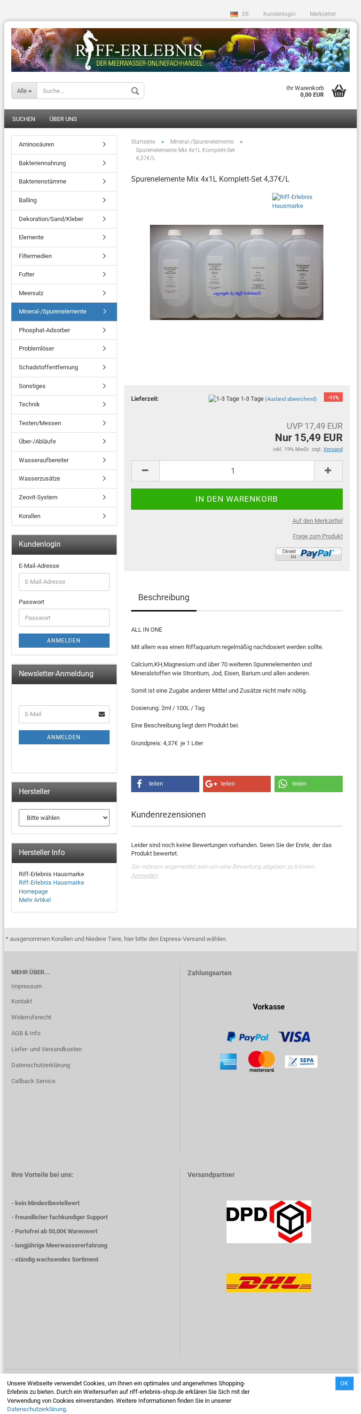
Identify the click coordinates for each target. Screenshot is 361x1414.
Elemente (31, 237)
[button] (165, 784)
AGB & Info (25, 1033)
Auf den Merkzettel (317, 520)
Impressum (26, 986)
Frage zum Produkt (318, 536)
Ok (344, 1383)
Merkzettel (323, 14)
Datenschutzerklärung (36, 1409)
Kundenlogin (279, 14)
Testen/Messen (40, 423)
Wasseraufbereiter (44, 460)
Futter (26, 274)
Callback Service (33, 1081)
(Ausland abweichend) (291, 399)
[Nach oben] (335, 1400)
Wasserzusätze (39, 478)
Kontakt (21, 1001)
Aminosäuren (36, 144)
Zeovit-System (38, 497)
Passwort (31, 601)
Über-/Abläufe (37, 441)
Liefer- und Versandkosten (46, 1049)
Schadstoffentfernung (48, 367)
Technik (29, 404)
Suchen (23, 118)
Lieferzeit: (145, 398)
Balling (28, 200)
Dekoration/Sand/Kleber (51, 218)
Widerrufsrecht (31, 1017)
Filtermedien (35, 256)
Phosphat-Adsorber (44, 330)
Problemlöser (36, 348)
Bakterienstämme (42, 181)
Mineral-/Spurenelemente (52, 311)
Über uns (63, 118)
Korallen (29, 516)
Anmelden (144, 875)
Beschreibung (163, 597)
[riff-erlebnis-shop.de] (180, 46)
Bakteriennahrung (42, 163)
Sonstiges (32, 386)
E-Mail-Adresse (39, 565)
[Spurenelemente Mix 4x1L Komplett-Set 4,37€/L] (236, 263)
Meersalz (31, 293)
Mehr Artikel (35, 899)
